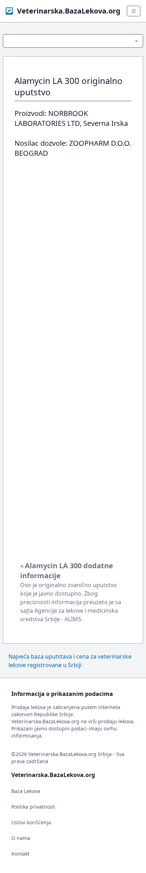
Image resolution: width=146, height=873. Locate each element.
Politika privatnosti (33, 806)
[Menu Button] (73, 41)
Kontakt (20, 853)
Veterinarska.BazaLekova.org (68, 11)
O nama (20, 838)
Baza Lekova (25, 791)
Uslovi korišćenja (31, 822)
